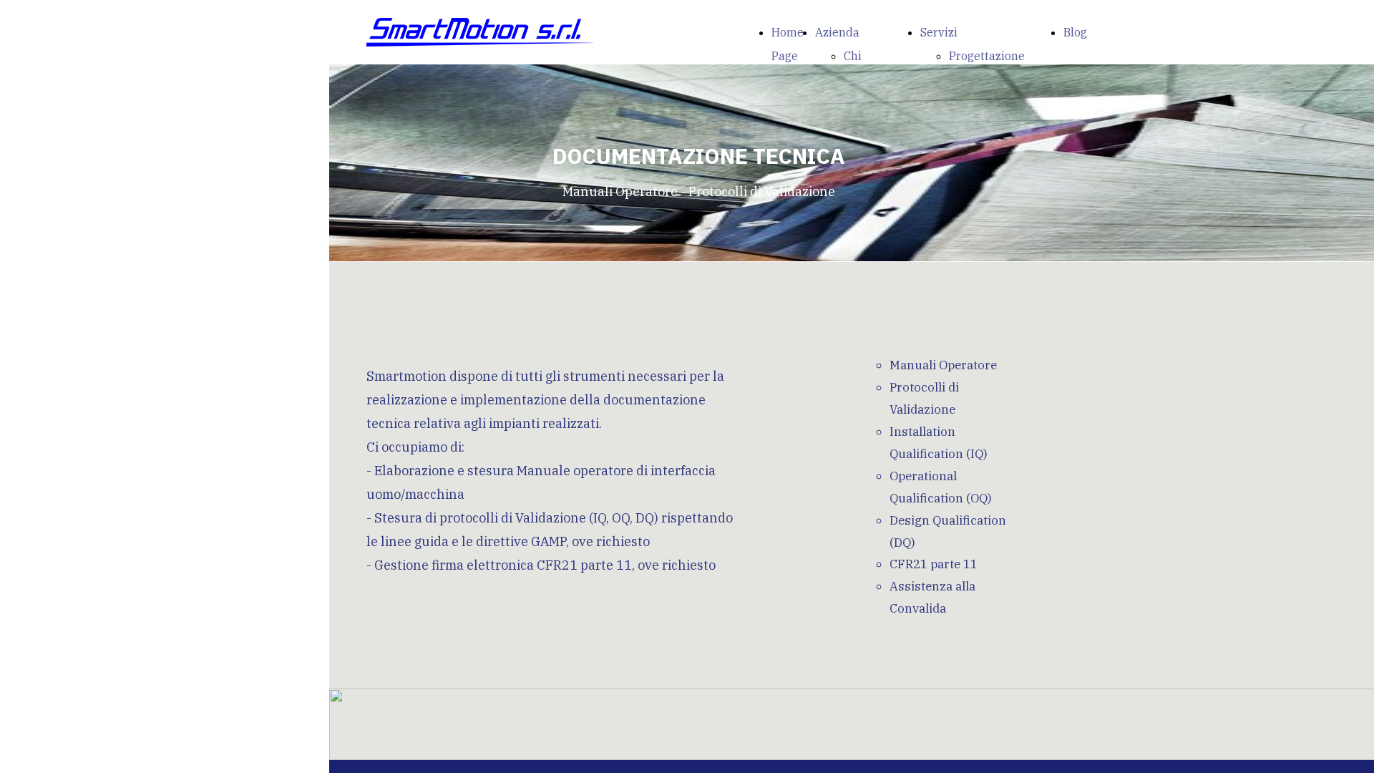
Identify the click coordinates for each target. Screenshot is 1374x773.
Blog (1075, 32)
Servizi (939, 32)
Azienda (837, 32)
